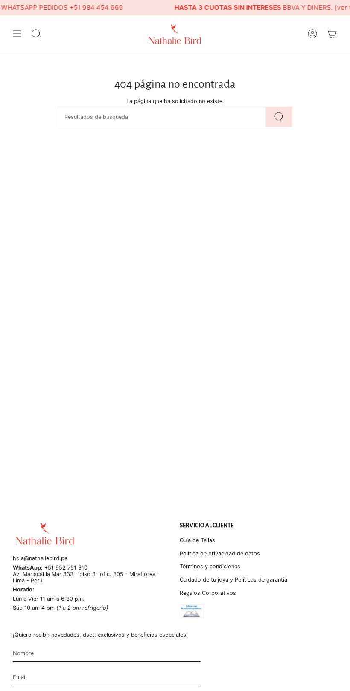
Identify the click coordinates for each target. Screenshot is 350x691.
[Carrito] (332, 34)
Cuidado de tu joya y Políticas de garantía (233, 579)
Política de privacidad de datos (220, 553)
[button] (36, 34)
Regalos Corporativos (208, 593)
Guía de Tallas (197, 540)
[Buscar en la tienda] (279, 117)
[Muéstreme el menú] (17, 34)
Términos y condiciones (210, 566)
